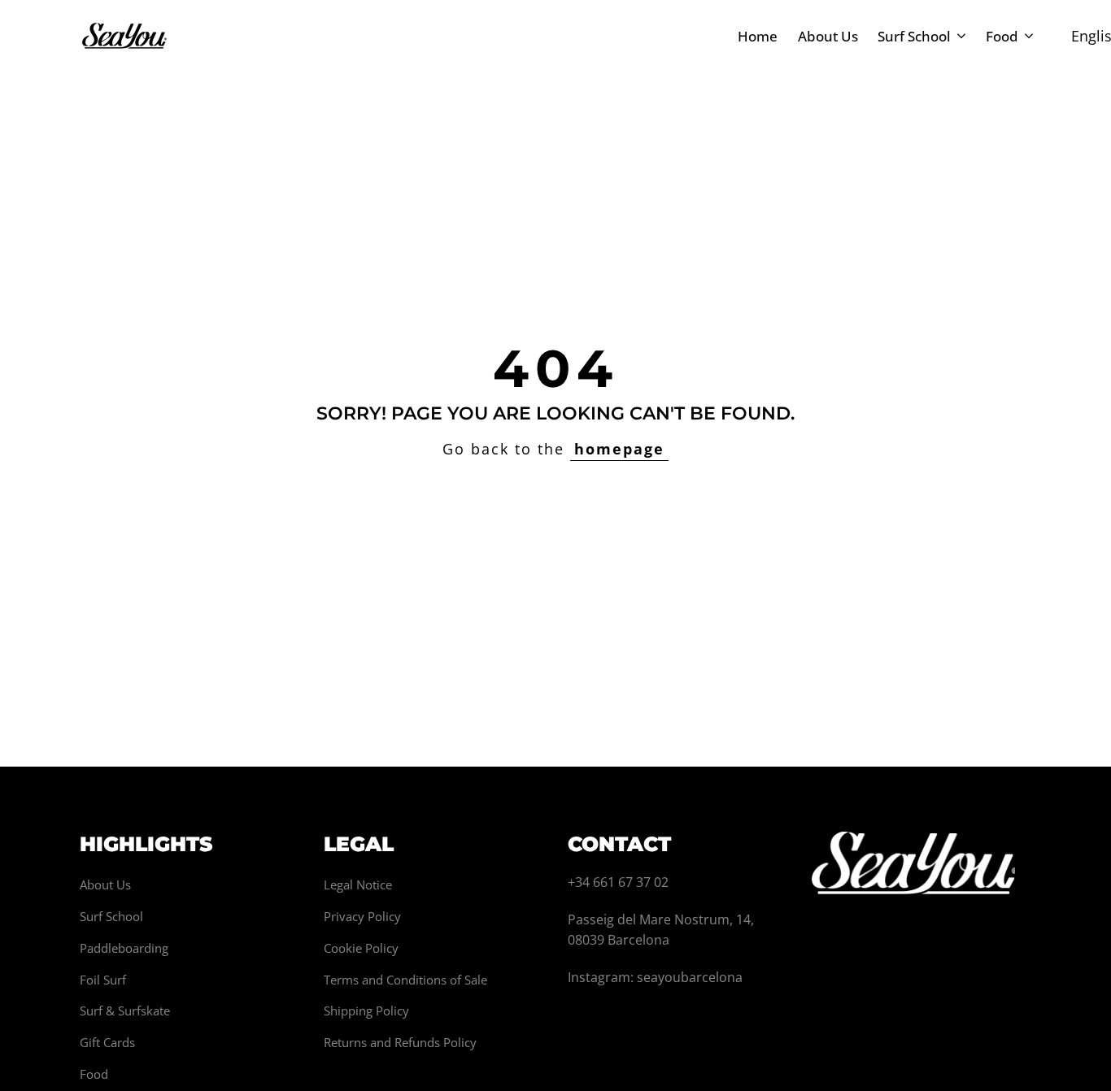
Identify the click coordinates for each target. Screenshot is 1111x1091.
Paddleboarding (124, 948)
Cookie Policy (361, 948)
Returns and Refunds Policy (400, 1042)
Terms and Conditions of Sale (405, 979)
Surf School (111, 916)
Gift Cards (107, 1042)
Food (94, 1074)
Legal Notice (358, 884)
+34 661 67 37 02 (618, 882)
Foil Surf (103, 979)
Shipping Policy (366, 1010)
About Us (105, 884)
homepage (619, 449)
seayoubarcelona (690, 977)
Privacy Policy (362, 916)
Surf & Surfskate (125, 1010)
